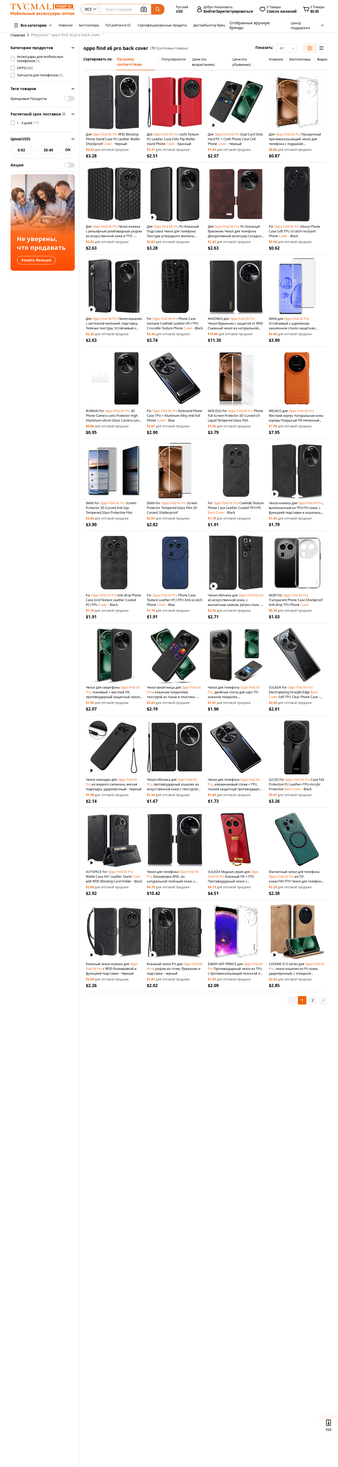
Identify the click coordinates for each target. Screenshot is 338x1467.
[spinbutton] (21, 150)
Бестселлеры (89, 25)
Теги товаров (23, 88)
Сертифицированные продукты (162, 25)
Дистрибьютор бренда (210, 25)
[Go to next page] (323, 1000)
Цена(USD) (20, 138)
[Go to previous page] (291, 1000)
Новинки (66, 25)
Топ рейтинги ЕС (118, 25)
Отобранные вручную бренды (249, 25)
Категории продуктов (32, 47)
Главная (18, 35)
